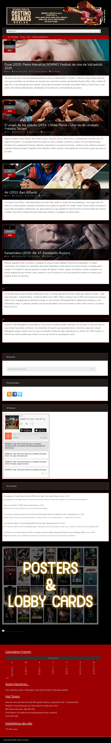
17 (12, 671)
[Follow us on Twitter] (20, 394)
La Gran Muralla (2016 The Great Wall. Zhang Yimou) (38, 523)
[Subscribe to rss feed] (9, 394)
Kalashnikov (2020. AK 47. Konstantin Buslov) (37, 253)
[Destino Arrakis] (56, 23)
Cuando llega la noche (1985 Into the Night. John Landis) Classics (37, 496)
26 (39, 673)
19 (39, 671)
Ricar (8, 71)
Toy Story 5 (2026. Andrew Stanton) (22, 505)
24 (12, 673)
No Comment (55, 71)
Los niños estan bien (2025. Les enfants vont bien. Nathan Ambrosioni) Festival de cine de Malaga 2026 (49, 532)
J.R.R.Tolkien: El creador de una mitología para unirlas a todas (29, 712)
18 (26, 671)
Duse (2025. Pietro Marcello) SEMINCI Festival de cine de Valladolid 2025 (53, 66)
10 (12, 669)
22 (80, 671)
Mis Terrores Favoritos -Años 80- (18, 709)
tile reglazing (8, 496)
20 (53, 671)
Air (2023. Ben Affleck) (20, 192)
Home (23, 37)
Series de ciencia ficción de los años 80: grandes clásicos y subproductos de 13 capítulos (44, 514)
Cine (32, 71)
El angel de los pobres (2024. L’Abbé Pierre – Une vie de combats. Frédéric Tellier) (51, 126)
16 (94, 669)
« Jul (7, 678)
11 (26, 669)
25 (26, 673)
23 (94, 671)
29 (80, 673)
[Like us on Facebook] (14, 394)
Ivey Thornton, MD (10, 523)
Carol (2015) (10, 716)
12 (39, 669)
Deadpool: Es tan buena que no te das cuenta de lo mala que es (29, 706)
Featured (44, 71)
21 (66, 671)
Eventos (37, 71)
